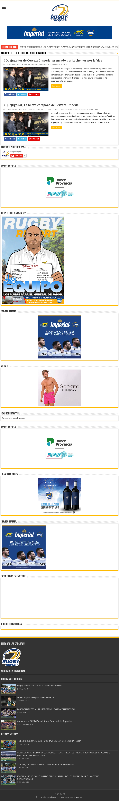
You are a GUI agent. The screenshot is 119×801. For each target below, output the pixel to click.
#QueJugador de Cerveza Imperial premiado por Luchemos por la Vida (52, 60)
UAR (60, 65)
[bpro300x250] (59, 187)
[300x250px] (59, 495)
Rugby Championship (74, 109)
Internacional (25, 109)
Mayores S (34, 65)
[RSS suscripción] (117, 53)
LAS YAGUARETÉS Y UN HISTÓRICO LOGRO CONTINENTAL (46, 709)
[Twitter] (58, 794)
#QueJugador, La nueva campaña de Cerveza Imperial (41, 105)
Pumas (55, 65)
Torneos (86, 109)
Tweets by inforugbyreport (13, 418)
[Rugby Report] (59, 12)
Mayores (27, 65)
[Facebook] (55, 794)
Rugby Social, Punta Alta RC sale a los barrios (39, 685)
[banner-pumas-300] (59, 336)
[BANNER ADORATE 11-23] (59, 387)
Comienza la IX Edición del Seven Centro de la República (44, 721)
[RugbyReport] (59, 32)
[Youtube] (61, 794)
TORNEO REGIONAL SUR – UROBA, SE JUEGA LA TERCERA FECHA (49, 741)
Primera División (45, 65)
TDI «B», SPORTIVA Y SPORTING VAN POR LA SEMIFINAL (44, 47)
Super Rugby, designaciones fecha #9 (35, 697)
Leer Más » (56, 86)
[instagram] (64, 794)
